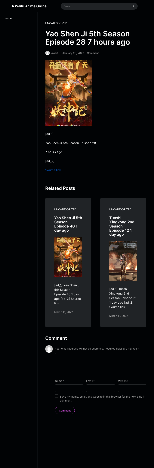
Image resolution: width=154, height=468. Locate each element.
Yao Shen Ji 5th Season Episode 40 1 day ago (68, 224)
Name (59, 380)
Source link (53, 170)
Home (8, 18)
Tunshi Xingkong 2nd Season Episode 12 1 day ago (121, 226)
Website (123, 380)
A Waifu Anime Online (29, 6)
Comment (93, 53)
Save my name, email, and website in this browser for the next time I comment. (102, 398)
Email (90, 380)
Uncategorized (56, 23)
